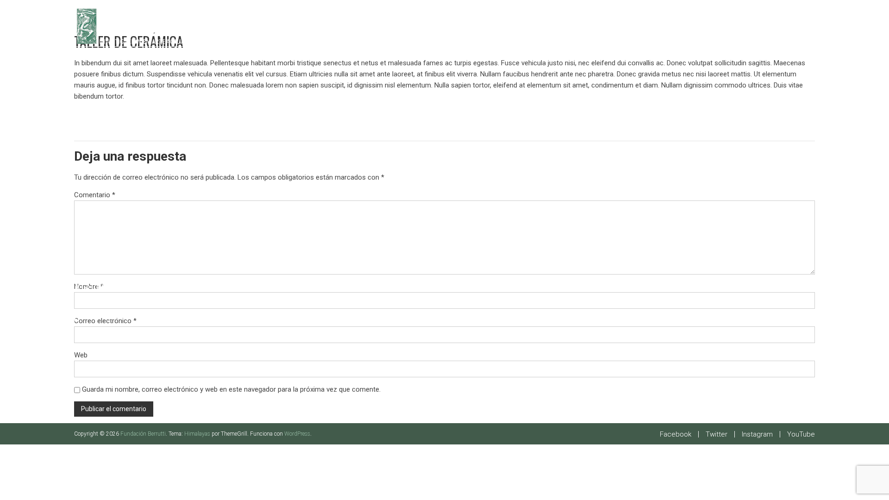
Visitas (94, 285)
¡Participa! (104, 316)
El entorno (107, 270)
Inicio (90, 239)
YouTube (801, 434)
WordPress (297, 434)
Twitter (716, 434)
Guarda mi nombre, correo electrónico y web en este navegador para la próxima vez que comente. (231, 389)
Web (81, 355)
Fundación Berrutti (143, 434)
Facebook (675, 434)
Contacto (103, 331)
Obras (92, 300)
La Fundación (112, 255)
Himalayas (197, 434)
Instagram (757, 434)
